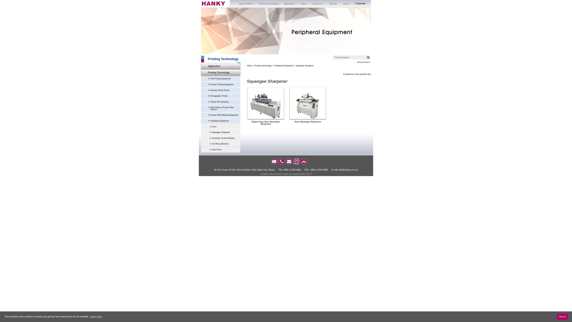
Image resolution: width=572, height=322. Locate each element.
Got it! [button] (562, 316)
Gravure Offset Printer (219, 90)
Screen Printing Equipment (221, 84)
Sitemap (333, 3)
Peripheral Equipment (219, 121)
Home (346, 3)
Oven (214, 127)
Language (360, 3)
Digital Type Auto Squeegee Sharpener (266, 123)
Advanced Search (363, 62)
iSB (303, 174)
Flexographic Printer (219, 96)
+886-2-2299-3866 (292, 169)
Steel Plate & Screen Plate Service (222, 108)
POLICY (309, 174)
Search (368, 57)
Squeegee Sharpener (221, 132)
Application (214, 66)
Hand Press (217, 150)
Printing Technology (219, 72)
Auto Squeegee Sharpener (307, 122)
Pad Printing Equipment (220, 79)
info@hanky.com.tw (348, 169)
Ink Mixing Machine (220, 144)
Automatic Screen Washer (223, 138)
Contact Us (317, 3)
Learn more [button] (96, 316)
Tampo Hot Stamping (219, 102)
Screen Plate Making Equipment (224, 115)
